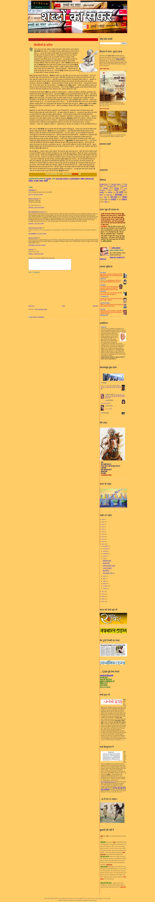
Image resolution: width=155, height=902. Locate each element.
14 (101, 387)
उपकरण (116, 190)
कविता (124, 190)
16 (118, 396)
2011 (103, 591)
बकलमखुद (118, 194)
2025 (103, 522)
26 (101, 388)
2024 (103, 524)
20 (111, 387)
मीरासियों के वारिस (43, 45)
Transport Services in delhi (35, 228)
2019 (103, 529)
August (105, 556)
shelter (116, 188)
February (105, 586)
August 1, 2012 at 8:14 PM (36, 223)
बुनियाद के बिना (106, 563)
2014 (103, 539)
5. (106, 403)
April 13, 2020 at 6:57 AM (35, 253)
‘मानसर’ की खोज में (107, 568)
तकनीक (102, 192)
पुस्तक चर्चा (109, 195)
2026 (103, 519)
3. (104, 403)
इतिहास (82, 179)
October (105, 551)
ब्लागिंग (101, 197)
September (106, 553)
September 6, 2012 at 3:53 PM (37, 233)
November (106, 548)
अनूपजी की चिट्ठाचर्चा (106, 675)
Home (63, 306)
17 (105, 387)
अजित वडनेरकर (116, 248)
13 (119, 385)
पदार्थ (101, 195)
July (104, 558)
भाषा (105, 197)
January (105, 588)
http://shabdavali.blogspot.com (108, 782)
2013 (103, 541)
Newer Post (31, 306)
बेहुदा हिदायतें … (106, 570)
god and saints (62, 179)
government (74, 179)
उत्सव (109, 190)
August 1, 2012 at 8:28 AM (36, 207)
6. (108, 403)
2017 (103, 531)
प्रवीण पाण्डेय (31, 190)
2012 (103, 544)
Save (101, 102)
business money (116, 184)
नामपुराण (30, 181)
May (104, 578)
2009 (103, 596)
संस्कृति (46, 181)
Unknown (30, 249)
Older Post (95, 306)
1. (101, 403)
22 (114, 387)
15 (103, 387)
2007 (103, 601)
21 (112, 387)
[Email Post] (51, 179)
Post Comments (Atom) (41, 309)
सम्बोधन (124, 199)
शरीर (105, 199)
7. (109, 403)
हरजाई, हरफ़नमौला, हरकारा (109, 565)
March (105, 583)
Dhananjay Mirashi (33, 238)
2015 (103, 536)
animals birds (104, 184)
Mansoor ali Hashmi (33, 198)
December (105, 546)
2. (103, 403)
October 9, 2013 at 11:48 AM (36, 245)
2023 (103, 527)
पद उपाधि (36, 181)
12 (117, 385)
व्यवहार (41, 181)
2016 (103, 534)
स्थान (105, 202)
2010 (103, 594)
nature (105, 188)
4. (105, 403)
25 (120, 387)
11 (115, 385)
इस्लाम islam (89, 179)
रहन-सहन (113, 196)
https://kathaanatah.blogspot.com (36, 211)
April (104, 581)
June (104, 576)
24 (118, 387)
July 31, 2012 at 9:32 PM (35, 194)
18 (107, 387)
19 (109, 387)
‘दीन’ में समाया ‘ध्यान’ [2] (109, 573)
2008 (103, 599)
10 (113, 385)
